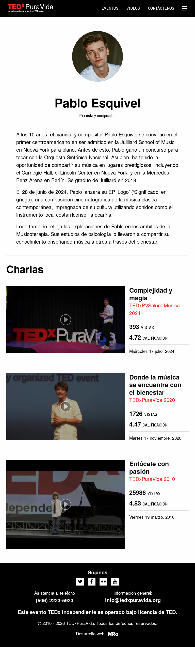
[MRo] (113, 633)
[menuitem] (110, 8)
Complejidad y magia (150, 294)
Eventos (110, 8)
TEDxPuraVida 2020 (152, 399)
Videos (133, 8)
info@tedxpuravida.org (133, 600)
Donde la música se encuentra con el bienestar (155, 384)
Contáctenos (161, 8)
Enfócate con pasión (149, 467)
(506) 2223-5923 (54, 600)
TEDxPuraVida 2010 (152, 478)
